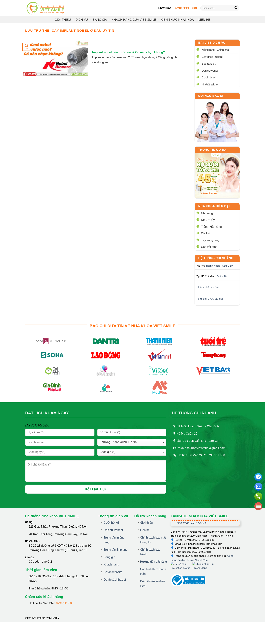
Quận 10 (222, 276)
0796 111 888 (185, 8)
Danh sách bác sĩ (115, 579)
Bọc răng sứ (209, 63)
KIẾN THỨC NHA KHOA (177, 19)
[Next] (234, 175)
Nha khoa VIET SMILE (192, 523)
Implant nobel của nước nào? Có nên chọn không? (128, 52)
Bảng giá (109, 557)
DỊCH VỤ (82, 19)
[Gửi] (236, 8)
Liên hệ (204, 19)
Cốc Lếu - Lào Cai (40, 561)
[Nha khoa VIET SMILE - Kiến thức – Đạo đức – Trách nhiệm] (46, 8)
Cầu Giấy (227, 265)
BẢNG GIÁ (100, 19)
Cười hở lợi (208, 77)
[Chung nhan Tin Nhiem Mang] (206, 567)
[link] (217, 120)
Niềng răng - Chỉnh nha (215, 49)
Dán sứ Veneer (113, 530)
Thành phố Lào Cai (207, 287)
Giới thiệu (63, 19)
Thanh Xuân (213, 265)
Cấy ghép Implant (212, 56)
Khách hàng (111, 564)
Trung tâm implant (115, 549)
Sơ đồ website (113, 572)
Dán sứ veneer (210, 70)
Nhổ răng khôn (210, 84)
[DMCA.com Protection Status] (182, 567)
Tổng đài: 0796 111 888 (210, 298)
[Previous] (200, 175)
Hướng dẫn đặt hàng (153, 561)
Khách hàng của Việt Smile (134, 19)
